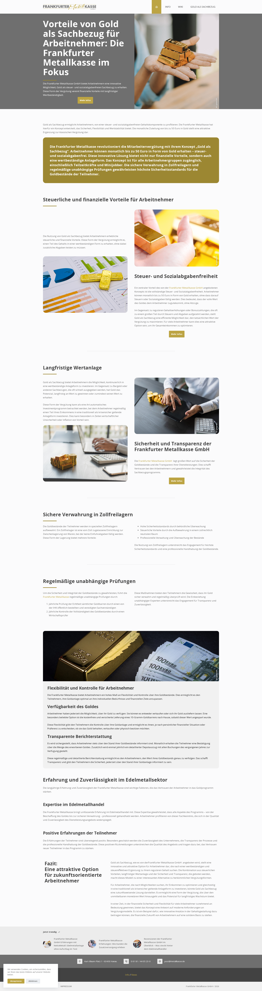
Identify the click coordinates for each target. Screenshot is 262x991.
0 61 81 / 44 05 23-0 (141, 961)
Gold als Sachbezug (202, 6)
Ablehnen (33, 981)
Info (168, 6)
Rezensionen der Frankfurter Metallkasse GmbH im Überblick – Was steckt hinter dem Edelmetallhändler (158, 943)
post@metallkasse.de (174, 961)
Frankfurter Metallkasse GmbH (186, 287)
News (134, 974)
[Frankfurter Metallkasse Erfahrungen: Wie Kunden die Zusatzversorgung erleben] (92, 944)
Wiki (180, 6)
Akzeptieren (16, 981)
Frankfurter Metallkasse (56, 596)
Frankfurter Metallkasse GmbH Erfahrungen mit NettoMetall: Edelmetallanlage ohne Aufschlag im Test (69, 943)
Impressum (66, 986)
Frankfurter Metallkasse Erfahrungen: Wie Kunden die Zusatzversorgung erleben (113, 944)
